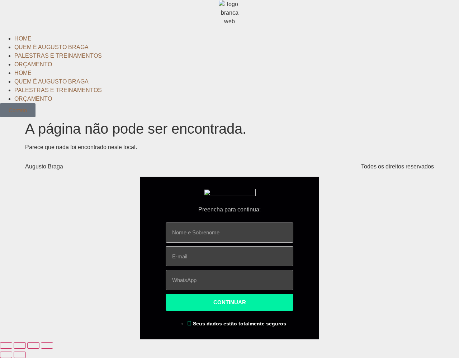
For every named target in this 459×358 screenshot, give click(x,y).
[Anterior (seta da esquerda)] (6, 355)
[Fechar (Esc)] (6, 345)
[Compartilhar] (20, 345)
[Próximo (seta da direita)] (20, 355)
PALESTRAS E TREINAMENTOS (58, 56)
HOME (23, 38)
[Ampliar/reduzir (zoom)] (47, 345)
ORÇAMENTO (33, 64)
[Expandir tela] (33, 345)
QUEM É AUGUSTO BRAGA (51, 47)
